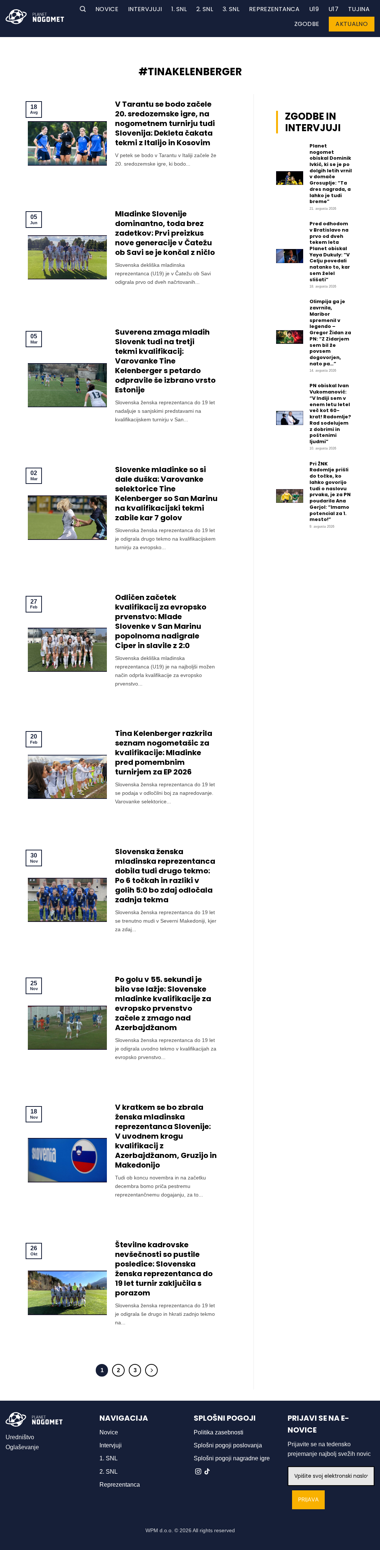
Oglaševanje (22, 1447)
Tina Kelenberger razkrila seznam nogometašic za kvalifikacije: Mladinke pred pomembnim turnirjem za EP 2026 (163, 752)
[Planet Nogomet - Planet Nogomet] (35, 16)
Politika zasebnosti (218, 1432)
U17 (333, 9)
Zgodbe (307, 24)
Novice (106, 9)
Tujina (359, 9)
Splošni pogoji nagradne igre (232, 1458)
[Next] (151, 1370)
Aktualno (351, 24)
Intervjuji (145, 9)
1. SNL (179, 9)
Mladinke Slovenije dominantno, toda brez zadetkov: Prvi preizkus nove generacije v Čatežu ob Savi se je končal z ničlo (165, 233)
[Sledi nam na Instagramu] (198, 1471)
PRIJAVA (308, 1500)
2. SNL (204, 9)
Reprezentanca (274, 9)
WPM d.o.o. (159, 1530)
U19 (314, 9)
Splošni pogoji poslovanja (228, 1445)
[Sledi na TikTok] (207, 1471)
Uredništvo (20, 1437)
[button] (83, 9)
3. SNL (231, 9)
